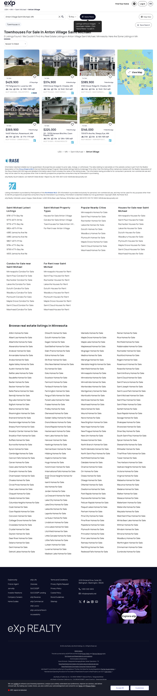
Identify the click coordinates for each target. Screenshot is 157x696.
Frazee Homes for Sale (55, 404)
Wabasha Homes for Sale (128, 480)
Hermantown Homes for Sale (58, 449)
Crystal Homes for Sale (19, 529)
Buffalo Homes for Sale (19, 440)
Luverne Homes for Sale (55, 549)
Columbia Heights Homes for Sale (24, 502)
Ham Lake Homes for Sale (56, 435)
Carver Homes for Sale (19, 462)
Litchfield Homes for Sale (56, 531)
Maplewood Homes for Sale (93, 346)
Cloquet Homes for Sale (19, 493)
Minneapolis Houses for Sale (131, 215)
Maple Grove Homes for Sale (94, 241)
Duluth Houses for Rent (55, 288)
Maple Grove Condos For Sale (20, 301)
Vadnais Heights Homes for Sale (131, 466)
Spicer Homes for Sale (127, 440)
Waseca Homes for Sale (127, 498)
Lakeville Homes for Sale (92, 225)
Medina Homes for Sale (91, 355)
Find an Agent (13, 584)
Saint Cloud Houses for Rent (57, 305)
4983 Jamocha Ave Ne (17, 232)
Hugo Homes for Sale (54, 462)
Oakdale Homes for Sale (92, 462)
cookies (16, 684)
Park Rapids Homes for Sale (93, 493)
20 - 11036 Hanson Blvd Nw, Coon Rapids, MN (57, 134)
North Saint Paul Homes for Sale (95, 453)
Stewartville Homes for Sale (129, 444)
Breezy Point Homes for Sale (21, 426)
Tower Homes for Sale (127, 458)
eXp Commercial (36, 601)
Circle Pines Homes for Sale (21, 484)
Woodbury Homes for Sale (93, 233)
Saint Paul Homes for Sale (93, 216)
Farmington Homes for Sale (57, 391)
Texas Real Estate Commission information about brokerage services (78, 664)
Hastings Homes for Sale (56, 444)
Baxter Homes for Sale (19, 382)
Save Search (145, 25)
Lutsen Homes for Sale (55, 544)
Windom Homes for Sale (128, 529)
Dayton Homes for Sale (19, 533)
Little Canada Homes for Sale (58, 535)
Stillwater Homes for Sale (128, 449)
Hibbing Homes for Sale (55, 453)
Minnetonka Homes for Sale (93, 377)
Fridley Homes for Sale (55, 408)
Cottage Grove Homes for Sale (22, 520)
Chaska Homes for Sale (19, 480)
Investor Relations (15, 593)
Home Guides (13, 601)
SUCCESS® (34, 588)
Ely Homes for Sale (53, 368)
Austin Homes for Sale (19, 368)
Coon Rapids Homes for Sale (21, 511)
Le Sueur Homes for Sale (56, 518)
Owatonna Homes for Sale (93, 489)
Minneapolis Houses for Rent (57, 271)
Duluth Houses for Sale (129, 232)
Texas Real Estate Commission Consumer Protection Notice (78, 666)
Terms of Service (97, 653)
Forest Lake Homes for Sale (57, 400)
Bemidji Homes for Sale (19, 395)
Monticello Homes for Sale (93, 395)
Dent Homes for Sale (18, 547)
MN (66, 151)
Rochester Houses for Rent (57, 280)
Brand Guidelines (57, 597)
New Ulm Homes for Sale (92, 435)
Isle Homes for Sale (53, 486)
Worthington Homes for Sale (130, 542)
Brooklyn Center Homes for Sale (23, 431)
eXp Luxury (34, 606)
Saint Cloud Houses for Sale (131, 249)
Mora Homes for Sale (90, 408)
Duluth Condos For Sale (18, 288)
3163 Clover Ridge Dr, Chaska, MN (96, 86)
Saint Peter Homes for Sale (129, 404)
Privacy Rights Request (60, 584)
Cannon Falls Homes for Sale (22, 458)
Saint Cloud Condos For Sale (20, 305)
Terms (80, 686)
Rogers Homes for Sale (127, 359)
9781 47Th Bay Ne (15, 215)
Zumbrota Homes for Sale (128, 551)
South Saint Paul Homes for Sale (131, 435)
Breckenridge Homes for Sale (22, 422)
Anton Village (92, 151)
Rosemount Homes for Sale (129, 364)
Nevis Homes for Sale (90, 417)
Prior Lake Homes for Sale (92, 538)
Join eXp (11, 588)
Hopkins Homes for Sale (55, 458)
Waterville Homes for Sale (128, 507)
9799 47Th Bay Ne (15, 249)
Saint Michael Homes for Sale (130, 395)
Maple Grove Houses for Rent (57, 301)
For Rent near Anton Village (57, 228)
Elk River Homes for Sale (56, 359)
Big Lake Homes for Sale (19, 400)
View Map (137, 72)
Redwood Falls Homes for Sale (94, 551)
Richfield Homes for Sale (128, 342)
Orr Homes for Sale (89, 471)
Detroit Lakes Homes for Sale (22, 551)
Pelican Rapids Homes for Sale (94, 502)
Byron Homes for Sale (18, 449)
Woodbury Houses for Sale (130, 236)
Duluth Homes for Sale (92, 229)
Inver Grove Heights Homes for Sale (58, 476)
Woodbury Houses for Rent (56, 292)
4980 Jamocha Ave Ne (17, 236)
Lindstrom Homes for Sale (56, 522)
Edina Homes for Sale (54, 355)
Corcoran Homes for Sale (20, 516)
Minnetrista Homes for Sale (93, 382)
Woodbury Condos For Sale (19, 292)
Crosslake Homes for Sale (20, 524)
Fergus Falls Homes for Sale (57, 395)
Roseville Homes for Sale (128, 368)
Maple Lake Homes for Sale (93, 342)
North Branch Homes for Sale (94, 444)
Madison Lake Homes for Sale (58, 553)
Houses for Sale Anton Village (58, 215)
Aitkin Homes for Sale (18, 333)
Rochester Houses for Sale (131, 224)
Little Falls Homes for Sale (56, 540)
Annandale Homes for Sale (21, 355)
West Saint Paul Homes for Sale (131, 516)
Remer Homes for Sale (127, 333)
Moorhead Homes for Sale (93, 250)
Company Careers (15, 597)
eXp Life (33, 580)
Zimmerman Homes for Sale (129, 547)
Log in (142, 4)
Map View (147, 17)
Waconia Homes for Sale (128, 484)
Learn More (108, 671)
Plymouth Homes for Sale (93, 237)
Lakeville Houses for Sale (130, 228)
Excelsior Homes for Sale (56, 377)
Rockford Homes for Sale (128, 355)
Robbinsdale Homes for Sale (129, 346)
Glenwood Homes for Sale (56, 413)
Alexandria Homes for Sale (21, 346)
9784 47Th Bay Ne (15, 245)
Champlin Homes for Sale (20, 471)
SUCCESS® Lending (38, 593)
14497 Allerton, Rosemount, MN (19, 133)
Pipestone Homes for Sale (92, 524)
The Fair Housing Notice (107, 669)
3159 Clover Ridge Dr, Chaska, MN (58, 86)
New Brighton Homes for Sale (94, 422)
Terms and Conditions (59, 580)
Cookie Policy (56, 593)
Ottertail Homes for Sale (92, 484)
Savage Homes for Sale (127, 417)
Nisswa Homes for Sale (91, 440)
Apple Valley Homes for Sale (21, 364)
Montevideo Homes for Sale (93, 386)
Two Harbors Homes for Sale (129, 462)
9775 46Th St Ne (14, 219)
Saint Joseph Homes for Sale (130, 386)
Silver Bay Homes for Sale (128, 431)
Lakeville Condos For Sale (19, 284)
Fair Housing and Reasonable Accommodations (78, 656)
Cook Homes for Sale (18, 507)
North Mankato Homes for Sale (95, 449)
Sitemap (54, 601)
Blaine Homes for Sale (19, 408)
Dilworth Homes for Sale (56, 333)
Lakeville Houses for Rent (56, 284)
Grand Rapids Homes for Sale (58, 426)
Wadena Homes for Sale (128, 489)
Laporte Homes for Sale (55, 513)
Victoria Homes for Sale (127, 471)
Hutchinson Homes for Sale (57, 466)
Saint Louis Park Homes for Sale (131, 391)
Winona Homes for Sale (127, 533)
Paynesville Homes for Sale (93, 498)
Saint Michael (77, 151)
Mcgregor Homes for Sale (92, 350)
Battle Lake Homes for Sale (21, 373)
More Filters (89, 17)
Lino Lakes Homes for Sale (56, 526)
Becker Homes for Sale (19, 386)
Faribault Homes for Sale (56, 386)
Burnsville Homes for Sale (20, 444)
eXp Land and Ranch (38, 610)
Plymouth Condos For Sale (19, 296)
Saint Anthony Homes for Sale (130, 373)
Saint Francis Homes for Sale (130, 382)
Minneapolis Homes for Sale (94, 212)
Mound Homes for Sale (91, 413)
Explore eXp (12, 580)
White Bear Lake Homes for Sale (131, 520)
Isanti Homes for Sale (54, 482)
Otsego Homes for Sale (91, 480)
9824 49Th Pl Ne (14, 228)
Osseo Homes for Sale (91, 475)
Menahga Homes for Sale (92, 359)
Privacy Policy (56, 588)
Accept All (120, 688)
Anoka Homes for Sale (19, 359)
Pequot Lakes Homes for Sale (94, 507)
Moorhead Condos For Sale (19, 309)
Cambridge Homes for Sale (21, 453)
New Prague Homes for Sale (93, 431)
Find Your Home (122, 4)
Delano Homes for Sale (19, 542)
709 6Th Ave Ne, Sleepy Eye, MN (95, 133)
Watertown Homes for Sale (129, 502)
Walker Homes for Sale (127, 493)
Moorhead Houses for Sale (130, 253)
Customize (140, 688)
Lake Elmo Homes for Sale (56, 504)
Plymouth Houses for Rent (56, 296)
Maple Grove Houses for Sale (131, 245)
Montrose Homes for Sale (92, 400)
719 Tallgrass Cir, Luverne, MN (19, 86)
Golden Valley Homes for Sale (58, 417)
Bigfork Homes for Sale (19, 404)
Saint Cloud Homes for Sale (94, 246)
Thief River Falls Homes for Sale (131, 453)
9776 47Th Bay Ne (15, 224)
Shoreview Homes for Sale (129, 426)
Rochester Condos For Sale (19, 280)
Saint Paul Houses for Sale (130, 219)
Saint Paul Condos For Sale (19, 275)
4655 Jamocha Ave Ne (17, 253)
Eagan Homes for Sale (55, 342)
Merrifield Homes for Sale (92, 368)
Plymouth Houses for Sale (130, 241)
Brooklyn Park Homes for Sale (22, 435)
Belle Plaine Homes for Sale (21, 391)
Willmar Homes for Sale (127, 524)
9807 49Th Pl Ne (14, 241)
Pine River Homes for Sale (92, 520)
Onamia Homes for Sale (91, 466)
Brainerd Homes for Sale (20, 417)
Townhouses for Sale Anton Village (59, 224)
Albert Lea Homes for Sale (20, 337)
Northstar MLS (51, 192)
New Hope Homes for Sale (92, 426)
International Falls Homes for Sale (60, 471)
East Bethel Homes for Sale (57, 346)
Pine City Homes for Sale (92, 516)
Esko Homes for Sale (54, 373)
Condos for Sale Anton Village (58, 219)
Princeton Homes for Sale (92, 533)
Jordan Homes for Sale (55, 491)
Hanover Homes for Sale (56, 440)
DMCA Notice (78, 651)
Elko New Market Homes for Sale (59, 364)
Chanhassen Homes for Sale (22, 475)
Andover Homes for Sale (20, 350)
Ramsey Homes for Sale (91, 542)
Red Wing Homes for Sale (92, 547)
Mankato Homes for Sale (92, 333)
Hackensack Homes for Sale (57, 431)
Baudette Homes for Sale (20, 377)
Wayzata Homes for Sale (128, 511)
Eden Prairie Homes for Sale (57, 350)
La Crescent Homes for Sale (57, 495)
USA (60, 151)
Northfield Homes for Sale (92, 458)
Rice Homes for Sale (126, 337)
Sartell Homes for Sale (127, 408)
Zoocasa (33, 584)
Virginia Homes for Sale (127, 475)
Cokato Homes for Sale (19, 498)
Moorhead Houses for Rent (56, 309)
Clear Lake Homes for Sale (20, 489)
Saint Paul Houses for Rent (56, 275)
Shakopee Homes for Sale (128, 422)
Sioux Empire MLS (26, 169)
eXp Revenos (35, 597)
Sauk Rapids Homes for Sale (129, 413)
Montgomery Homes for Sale (94, 391)
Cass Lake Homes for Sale (20, 466)
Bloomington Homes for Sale (22, 413)
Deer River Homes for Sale (20, 538)
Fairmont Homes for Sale (56, 382)
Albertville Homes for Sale (20, 342)
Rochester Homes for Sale (93, 220)
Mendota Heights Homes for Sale (96, 364)
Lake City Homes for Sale (56, 500)
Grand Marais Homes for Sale (58, 422)
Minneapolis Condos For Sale (20, 271)
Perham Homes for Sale (91, 511)
